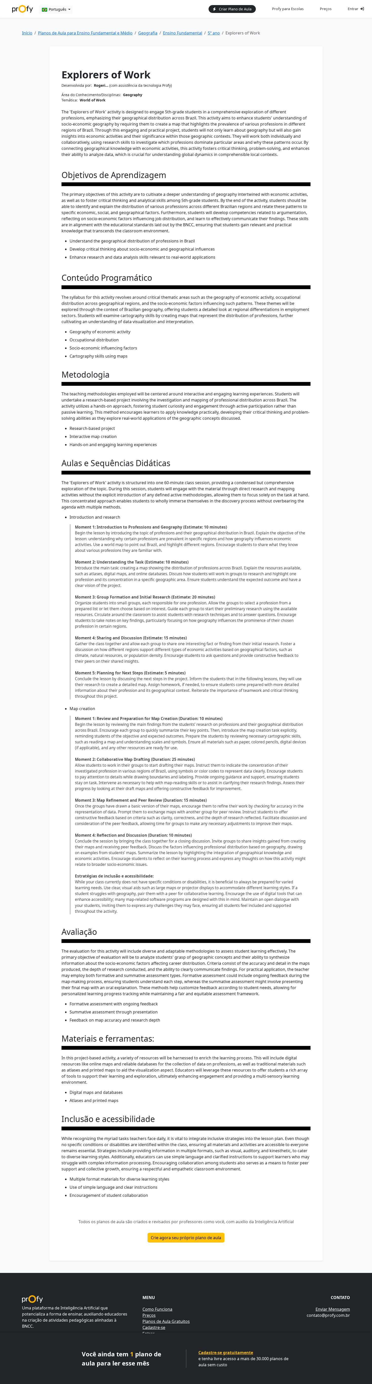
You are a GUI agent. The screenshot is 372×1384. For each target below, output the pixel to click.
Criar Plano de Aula (235, 9)
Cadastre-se (153, 1327)
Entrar (353, 8)
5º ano (214, 33)
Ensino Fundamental (182, 33)
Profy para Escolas (288, 8)
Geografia (147, 33)
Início (27, 33)
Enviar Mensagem (333, 1309)
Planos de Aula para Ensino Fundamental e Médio (85, 33)
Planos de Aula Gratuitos (166, 1321)
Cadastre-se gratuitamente (225, 1352)
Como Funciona (157, 1309)
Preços (326, 8)
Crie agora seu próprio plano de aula (186, 1237)
